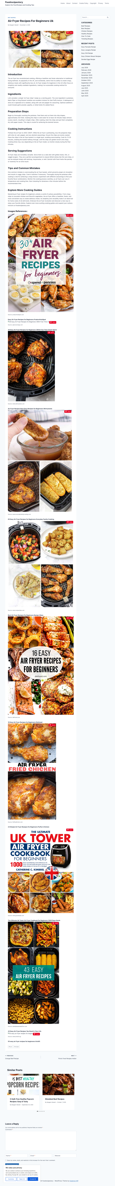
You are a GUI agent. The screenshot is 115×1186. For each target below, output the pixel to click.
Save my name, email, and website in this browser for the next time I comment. (31, 1160)
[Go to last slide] (10, 1092)
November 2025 (86, 78)
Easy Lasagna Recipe (88, 50)
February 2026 (86, 70)
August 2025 (85, 85)
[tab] (37, 1111)
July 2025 (84, 88)
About (68, 3)
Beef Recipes (85, 26)
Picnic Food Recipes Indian (67, 1057)
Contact (74, 3)
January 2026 (86, 73)
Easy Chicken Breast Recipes (91, 56)
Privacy (100, 3)
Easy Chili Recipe (87, 53)
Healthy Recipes (86, 34)
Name (8, 1156)
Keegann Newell (14, 25)
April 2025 (84, 96)
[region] (21, 1174)
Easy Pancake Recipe (88, 47)
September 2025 (87, 83)
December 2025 (86, 75)
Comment (9, 1129)
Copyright (93, 3)
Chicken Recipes (86, 31)
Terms (107, 3)
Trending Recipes (87, 39)
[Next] (71, 1092)
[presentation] (23, 1084)
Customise (11, 1179)
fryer (10, 1046)
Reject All (22, 1179)
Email (32, 1156)
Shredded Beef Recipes (54, 1099)
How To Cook (85, 36)
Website (57, 1156)
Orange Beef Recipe (12, 1057)
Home (63, 3)
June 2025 (84, 90)
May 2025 (84, 93)
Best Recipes (12, 17)
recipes (16, 1046)
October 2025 (86, 80)
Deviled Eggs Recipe (88, 59)
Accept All (33, 1179)
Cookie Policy (83, 3)
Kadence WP (74, 1181)
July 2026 (84, 67)
